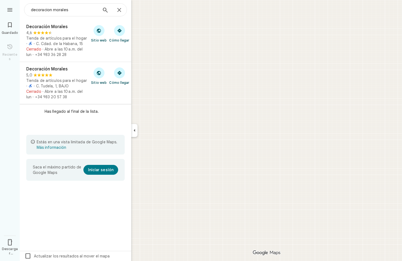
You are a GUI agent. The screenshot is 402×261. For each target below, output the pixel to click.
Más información (51, 147)
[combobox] (64, 10)
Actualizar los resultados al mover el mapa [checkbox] (67, 256)
